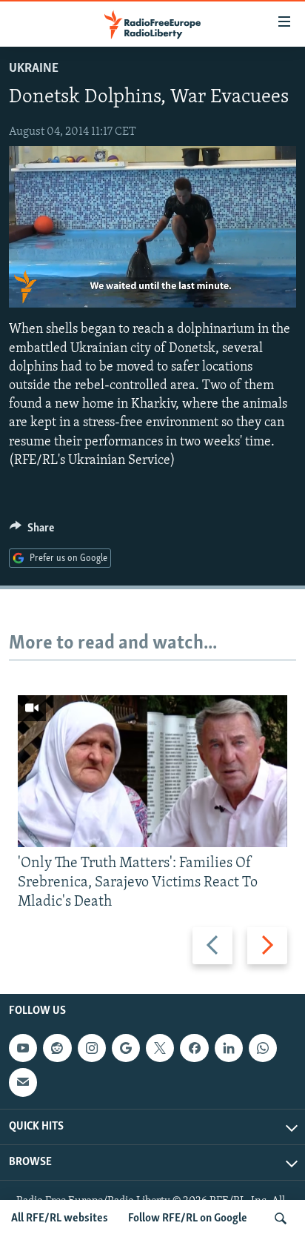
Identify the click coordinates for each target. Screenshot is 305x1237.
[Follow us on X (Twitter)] (160, 1048)
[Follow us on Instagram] (92, 1048)
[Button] (32, 531)
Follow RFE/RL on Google (187, 1218)
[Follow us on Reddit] (57, 1048)
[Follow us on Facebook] (194, 1048)
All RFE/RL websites (59, 1218)
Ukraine (33, 69)
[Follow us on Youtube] (23, 1048)
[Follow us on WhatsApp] (263, 1048)
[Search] (280, 1218)
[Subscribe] (23, 1082)
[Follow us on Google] (126, 1048)
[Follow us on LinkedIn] (229, 1048)
